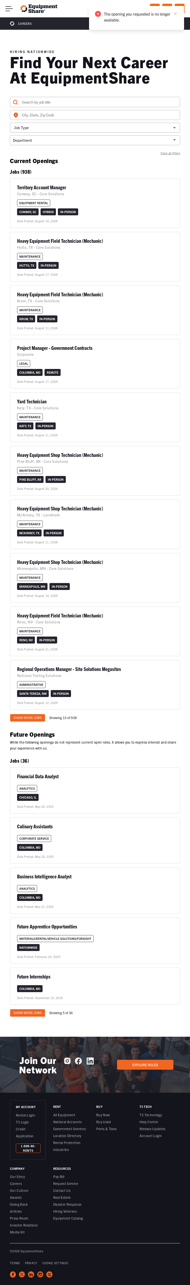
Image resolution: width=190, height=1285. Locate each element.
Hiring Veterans (65, 1211)
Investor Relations (24, 1225)
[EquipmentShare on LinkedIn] (90, 1062)
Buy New (103, 1115)
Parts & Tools (106, 1128)
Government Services (69, 1128)
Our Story (17, 1176)
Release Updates (153, 1128)
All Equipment (64, 1115)
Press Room (19, 1218)
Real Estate (62, 1197)
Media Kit (17, 1232)
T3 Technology (151, 1115)
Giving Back (19, 1204)
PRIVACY (31, 1263)
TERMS (15, 1263)
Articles (16, 1211)
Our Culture (19, 1190)
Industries (61, 1149)
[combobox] (95, 115)
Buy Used (103, 1121)
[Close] (175, 13)
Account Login (151, 1135)
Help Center (149, 1121)
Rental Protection (67, 1142)
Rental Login (25, 1115)
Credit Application (25, 1132)
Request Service (65, 1183)
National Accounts (67, 1121)
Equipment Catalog (68, 1218)
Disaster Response (67, 1204)
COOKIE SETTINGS (55, 1263)
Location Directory (67, 1135)
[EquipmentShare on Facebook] (78, 1063)
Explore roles (145, 1064)
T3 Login (22, 1122)
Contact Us (62, 1190)
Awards (16, 1197)
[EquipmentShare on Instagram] (67, 1062)
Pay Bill (59, 1176)
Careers (25, 23)
